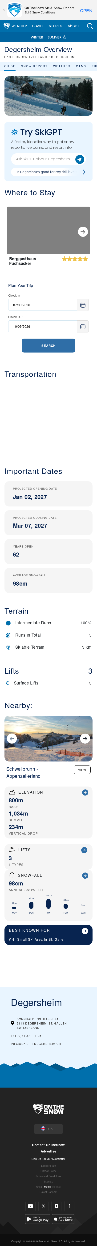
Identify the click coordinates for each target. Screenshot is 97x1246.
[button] (90, 26)
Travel (37, 26)
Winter (37, 37)
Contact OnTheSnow (48, 1145)
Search (48, 345)
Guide (10, 66)
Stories (55, 26)
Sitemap (48, 1181)
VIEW (82, 770)
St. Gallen (57, 939)
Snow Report (34, 66)
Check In (14, 295)
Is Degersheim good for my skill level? (47, 172)
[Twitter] (43, 1206)
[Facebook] (69, 1206)
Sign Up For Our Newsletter (48, 1159)
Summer (54, 37)
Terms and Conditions (48, 1176)
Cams (81, 66)
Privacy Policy (48, 1171)
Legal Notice (48, 1165)
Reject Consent (48, 1192)
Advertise (49, 1151)
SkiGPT (73, 26)
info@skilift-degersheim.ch (36, 1044)
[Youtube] (30, 1206)
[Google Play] (37, 1218)
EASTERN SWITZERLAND (26, 57)
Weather (19, 26)
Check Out (15, 317)
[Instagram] (56, 1206)
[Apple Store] (63, 1218)
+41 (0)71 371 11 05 (26, 1035)
